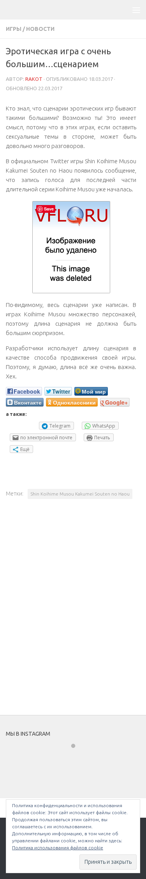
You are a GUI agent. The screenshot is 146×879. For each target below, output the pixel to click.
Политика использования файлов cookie (57, 847)
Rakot (33, 79)
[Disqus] (73, 613)
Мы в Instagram (78, 760)
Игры (13, 29)
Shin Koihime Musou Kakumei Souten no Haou (80, 493)
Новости (40, 29)
